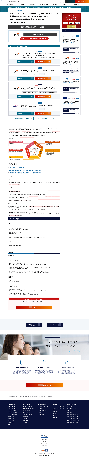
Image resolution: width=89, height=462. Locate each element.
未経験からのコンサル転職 (27, 406)
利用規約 (44, 441)
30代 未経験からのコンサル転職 (28, 408)
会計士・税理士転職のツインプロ (72, 414)
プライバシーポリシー (44, 443)
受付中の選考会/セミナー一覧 (43, 406)
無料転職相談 (69, 406)
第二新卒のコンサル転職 (27, 410)
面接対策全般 (25, 416)
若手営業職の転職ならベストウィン (73, 422)
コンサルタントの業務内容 (12, 412)
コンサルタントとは (11, 406)
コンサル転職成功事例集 (42, 410)
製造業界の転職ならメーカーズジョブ (73, 420)
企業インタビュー (41, 412)
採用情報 (68, 410)
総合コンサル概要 (11, 418)
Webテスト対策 (25, 420)
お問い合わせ (69, 412)
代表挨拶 (54, 413)
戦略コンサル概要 (11, 416)
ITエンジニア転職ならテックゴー (72, 418)
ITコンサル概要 (11, 420)
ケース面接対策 (25, 418)
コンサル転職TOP (11, 7)
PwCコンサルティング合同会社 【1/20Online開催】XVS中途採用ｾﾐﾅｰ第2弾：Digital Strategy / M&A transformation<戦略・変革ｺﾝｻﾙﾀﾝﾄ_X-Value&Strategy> (48, 7)
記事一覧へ (10, 424)
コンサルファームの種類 (12, 414)
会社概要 (54, 415)
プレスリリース (55, 417)
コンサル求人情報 (41, 414)
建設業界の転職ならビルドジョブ (72, 416)
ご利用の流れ (55, 411)
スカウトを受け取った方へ (71, 408)
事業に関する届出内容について (44, 445)
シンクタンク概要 (11, 422)
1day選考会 (40, 408)
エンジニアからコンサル (27, 412)
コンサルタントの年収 (12, 408)
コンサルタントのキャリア (12, 410)
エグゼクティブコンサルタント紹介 (58, 406)
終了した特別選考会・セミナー (19, 7)
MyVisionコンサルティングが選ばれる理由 (59, 409)
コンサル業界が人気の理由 (27, 414)
